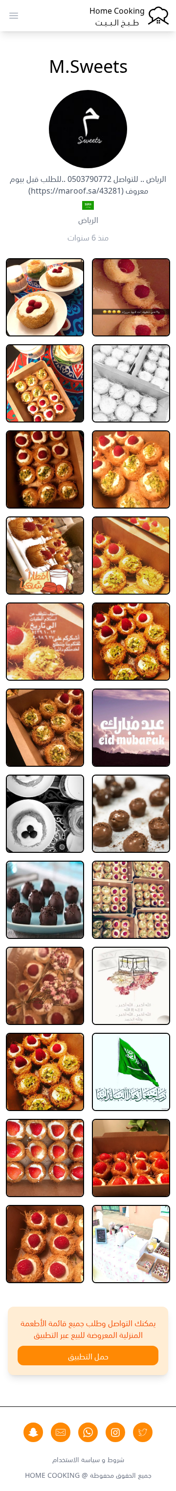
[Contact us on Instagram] (115, 1432)
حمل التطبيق (88, 1355)
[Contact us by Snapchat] (33, 1432)
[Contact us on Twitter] (143, 1432)
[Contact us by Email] (60, 1432)
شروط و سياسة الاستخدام (88, 1459)
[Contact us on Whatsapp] (88, 1432)
